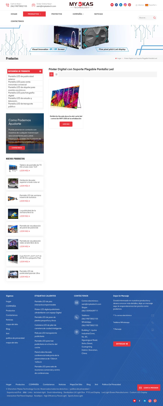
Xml (7, 333)
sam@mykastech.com (46, 6)
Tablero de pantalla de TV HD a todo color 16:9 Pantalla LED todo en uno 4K (31, 166)
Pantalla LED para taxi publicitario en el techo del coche (46, 344)
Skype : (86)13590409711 (90, 309)
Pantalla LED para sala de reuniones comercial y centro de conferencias (47, 369)
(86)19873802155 (19, 6)
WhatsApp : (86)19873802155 (90, 324)
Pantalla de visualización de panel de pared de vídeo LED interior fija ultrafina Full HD (30, 227)
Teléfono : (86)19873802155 (90, 317)
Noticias (98, 14)
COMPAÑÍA (77, 14)
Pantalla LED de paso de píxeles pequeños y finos (45, 319)
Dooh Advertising (54, 392)
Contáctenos (17, 21)
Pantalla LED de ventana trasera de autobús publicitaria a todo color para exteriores (30, 196)
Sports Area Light (75, 396)
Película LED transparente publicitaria (46, 334)
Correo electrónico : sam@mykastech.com (90, 302)
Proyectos (56, 14)
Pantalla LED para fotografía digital (21, 94)
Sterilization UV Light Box (74, 392)
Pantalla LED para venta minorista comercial (19, 83)
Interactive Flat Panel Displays (20, 396)
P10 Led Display (93, 392)
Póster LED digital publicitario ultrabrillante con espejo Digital (48, 311)
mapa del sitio (12, 324)
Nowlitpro (38, 396)
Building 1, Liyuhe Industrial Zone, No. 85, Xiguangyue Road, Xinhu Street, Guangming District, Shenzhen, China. (90, 342)
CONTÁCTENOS (17, 148)
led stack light (40, 392)
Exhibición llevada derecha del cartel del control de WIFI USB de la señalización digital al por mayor (66, 117)
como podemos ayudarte (20, 122)
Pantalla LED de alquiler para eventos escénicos (21, 88)
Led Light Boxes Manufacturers (114, 392)
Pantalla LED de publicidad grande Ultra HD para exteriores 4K (30, 272)
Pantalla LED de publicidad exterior (21, 77)
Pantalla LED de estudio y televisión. (20, 99)
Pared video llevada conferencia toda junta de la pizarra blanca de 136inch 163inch (47, 357)
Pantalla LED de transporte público (20, 105)
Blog (8, 329)
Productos (33, 14)
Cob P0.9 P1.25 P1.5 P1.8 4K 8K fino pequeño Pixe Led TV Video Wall (30, 257)
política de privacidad (15, 338)
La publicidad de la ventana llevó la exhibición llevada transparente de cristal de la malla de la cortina (30, 211)
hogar (14, 14)
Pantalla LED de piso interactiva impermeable (45, 303)
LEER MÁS (24, 170)
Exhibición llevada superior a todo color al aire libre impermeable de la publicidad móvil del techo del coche (31, 181)
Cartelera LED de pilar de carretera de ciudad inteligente (48, 327)
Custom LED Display (138, 392)
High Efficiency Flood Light (55, 396)
